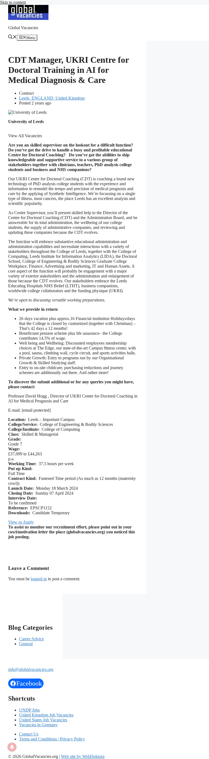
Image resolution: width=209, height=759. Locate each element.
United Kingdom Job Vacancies (46, 715)
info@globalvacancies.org (30, 669)
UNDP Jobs (29, 710)
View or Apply (21, 522)
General (26, 643)
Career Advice (31, 639)
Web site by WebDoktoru (82, 756)
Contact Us (28, 734)
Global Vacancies (23, 27)
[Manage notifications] (12, 747)
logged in (39, 578)
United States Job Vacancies (43, 720)
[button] (12, 37)
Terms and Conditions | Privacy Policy (52, 739)
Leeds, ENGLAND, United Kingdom (52, 98)
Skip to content (13, 2)
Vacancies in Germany (38, 724)
